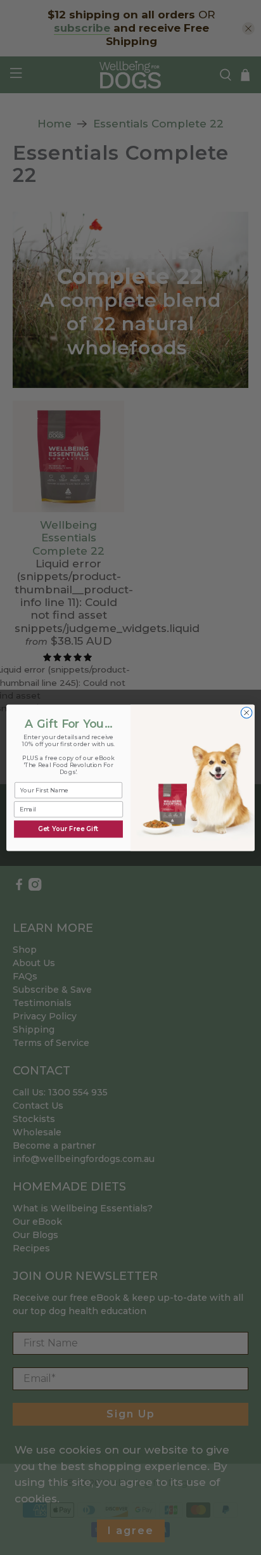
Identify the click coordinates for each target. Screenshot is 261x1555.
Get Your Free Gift (68, 828)
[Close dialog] (246, 712)
